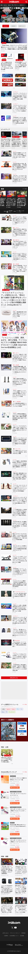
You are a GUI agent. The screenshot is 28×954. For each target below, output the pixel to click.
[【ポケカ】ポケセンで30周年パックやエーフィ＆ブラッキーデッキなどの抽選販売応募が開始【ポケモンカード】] (6, 547)
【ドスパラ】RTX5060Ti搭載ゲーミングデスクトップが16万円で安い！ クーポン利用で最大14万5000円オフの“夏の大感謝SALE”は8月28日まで (7, 889)
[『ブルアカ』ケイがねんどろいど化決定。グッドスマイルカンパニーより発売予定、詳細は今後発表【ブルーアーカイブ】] (6, 655)
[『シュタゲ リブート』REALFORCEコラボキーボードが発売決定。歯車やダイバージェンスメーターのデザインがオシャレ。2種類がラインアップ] (6, 218)
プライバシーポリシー (15, 933)
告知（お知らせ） (16, 239)
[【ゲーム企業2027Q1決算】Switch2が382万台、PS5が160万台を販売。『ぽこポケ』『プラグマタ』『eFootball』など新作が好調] (7, 57)
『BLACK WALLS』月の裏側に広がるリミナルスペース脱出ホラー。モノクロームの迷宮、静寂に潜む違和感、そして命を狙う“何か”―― (20, 524)
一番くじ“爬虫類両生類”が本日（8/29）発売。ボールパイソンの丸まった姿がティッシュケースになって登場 (20, 314)
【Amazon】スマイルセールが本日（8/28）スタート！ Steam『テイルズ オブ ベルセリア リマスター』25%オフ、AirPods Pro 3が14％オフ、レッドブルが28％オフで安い (21, 870)
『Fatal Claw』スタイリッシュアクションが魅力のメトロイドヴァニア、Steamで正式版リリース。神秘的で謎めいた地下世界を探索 (14, 47)
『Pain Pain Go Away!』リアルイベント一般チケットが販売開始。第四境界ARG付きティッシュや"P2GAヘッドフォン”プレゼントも (20, 244)
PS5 (12, 5)
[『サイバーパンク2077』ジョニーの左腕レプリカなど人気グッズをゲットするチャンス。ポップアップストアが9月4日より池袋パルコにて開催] (6, 557)
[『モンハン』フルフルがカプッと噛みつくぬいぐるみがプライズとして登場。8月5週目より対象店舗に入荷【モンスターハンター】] (6, 427)
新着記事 (13, 26)
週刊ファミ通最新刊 (7, 720)
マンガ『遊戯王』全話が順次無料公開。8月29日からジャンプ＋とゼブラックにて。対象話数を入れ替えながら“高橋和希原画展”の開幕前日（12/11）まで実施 (20, 463)
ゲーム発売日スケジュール (9, 704)
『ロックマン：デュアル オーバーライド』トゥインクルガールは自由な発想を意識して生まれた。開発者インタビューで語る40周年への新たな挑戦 (20, 96)
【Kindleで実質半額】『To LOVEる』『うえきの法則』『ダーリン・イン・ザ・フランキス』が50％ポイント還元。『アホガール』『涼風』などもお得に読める (20, 268)
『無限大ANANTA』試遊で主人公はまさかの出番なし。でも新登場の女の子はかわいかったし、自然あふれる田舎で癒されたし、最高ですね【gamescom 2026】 (20, 232)
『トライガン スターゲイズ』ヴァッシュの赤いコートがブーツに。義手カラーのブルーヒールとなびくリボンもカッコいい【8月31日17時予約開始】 (20, 488)
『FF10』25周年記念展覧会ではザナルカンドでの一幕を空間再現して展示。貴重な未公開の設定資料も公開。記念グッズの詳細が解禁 (20, 416)
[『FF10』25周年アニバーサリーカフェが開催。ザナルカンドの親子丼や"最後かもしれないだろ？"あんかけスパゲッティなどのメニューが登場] (6, 391)
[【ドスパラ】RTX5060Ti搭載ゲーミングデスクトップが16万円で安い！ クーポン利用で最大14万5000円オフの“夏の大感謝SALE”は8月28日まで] (7, 881)
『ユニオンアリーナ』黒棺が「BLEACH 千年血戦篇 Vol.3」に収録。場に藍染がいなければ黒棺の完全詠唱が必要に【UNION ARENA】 (20, 583)
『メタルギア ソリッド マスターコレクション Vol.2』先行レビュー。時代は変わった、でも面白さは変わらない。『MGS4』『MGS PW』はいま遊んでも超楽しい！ (7, 908)
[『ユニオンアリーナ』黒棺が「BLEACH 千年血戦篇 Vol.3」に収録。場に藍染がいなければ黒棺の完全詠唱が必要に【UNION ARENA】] (6, 582)
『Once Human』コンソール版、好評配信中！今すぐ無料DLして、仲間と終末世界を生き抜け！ (19, 644)
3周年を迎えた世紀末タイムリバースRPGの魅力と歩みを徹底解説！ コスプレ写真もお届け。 (7, 760)
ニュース (4, 43)
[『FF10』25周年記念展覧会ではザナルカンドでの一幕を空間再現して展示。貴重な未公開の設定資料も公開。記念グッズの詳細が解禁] (6, 415)
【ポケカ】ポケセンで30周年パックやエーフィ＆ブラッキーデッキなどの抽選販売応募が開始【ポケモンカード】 (20, 548)
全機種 (3, 709)
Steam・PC (4, 712)
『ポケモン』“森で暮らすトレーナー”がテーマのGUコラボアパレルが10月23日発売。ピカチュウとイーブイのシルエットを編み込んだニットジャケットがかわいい (20, 632)
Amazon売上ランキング (9, 772)
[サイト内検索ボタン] (26, 1)
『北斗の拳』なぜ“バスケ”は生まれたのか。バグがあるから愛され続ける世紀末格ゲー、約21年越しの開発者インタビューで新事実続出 (7, 870)
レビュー (25, 136)
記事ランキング (22, 26)
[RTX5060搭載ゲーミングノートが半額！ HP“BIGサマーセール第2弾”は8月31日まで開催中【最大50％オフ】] (21, 57)
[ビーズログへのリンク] (19, 945)
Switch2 (5, 5)
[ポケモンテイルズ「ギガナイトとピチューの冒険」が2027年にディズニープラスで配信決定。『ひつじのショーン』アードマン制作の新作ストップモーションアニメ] (6, 254)
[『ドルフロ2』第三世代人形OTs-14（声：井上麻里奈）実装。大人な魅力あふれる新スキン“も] (6, 594)
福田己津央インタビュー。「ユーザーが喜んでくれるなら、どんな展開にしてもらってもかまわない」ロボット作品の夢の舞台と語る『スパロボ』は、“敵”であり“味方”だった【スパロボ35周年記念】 (21, 889)
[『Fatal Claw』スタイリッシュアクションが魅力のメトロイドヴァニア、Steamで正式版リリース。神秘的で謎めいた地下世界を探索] (14, 36)
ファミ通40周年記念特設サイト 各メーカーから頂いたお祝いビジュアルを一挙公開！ (20, 405)
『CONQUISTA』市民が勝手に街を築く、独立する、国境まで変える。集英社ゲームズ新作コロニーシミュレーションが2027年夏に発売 (20, 667)
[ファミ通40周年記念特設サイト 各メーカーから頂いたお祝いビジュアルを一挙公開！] (6, 404)
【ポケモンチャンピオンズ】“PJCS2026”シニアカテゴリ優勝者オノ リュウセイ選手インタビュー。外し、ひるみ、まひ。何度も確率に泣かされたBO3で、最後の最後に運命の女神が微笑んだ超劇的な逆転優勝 (20, 620)
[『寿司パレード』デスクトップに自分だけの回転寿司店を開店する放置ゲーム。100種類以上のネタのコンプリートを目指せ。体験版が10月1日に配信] (6, 439)
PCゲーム (16, 5)
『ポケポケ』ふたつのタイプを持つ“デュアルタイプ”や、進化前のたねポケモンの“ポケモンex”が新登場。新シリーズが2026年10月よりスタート (20, 178)
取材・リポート (16, 136)
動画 (2, 189)
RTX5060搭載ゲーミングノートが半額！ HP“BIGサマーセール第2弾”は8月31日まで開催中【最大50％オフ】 (21, 65)
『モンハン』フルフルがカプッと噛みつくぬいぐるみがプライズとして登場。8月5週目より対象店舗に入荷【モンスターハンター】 (20, 428)
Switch (9, 5)
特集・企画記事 (19, 60)
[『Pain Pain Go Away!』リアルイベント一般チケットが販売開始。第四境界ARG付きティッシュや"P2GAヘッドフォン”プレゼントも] (6, 242)
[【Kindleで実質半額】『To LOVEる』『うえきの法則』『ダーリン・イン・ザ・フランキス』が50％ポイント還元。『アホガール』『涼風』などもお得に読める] (6, 266)
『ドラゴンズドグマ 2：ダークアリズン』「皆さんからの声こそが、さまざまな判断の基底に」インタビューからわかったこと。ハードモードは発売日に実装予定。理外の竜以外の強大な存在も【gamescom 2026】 (20, 108)
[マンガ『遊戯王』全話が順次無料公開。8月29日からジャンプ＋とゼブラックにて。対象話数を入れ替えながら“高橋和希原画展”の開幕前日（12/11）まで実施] (6, 462)
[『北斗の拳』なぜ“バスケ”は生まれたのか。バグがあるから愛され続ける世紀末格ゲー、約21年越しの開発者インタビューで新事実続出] (7, 861)
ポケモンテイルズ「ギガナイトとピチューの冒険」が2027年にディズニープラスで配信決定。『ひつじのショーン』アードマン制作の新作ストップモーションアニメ (20, 256)
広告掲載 (22, 935)
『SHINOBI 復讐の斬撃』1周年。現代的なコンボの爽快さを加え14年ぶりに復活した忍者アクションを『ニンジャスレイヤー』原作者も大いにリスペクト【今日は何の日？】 (20, 369)
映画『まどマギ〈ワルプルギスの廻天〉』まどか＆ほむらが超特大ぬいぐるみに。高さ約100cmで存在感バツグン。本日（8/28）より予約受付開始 (20, 536)
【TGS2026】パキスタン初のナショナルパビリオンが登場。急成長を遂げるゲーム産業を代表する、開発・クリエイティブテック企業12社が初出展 (20, 120)
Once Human (17, 640)
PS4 (21, 709)
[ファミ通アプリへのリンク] (10, 945)
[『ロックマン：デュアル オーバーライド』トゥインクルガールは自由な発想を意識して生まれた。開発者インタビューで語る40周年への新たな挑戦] (6, 94)
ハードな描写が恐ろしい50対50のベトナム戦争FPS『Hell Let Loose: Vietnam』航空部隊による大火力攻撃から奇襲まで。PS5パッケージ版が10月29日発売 (20, 512)
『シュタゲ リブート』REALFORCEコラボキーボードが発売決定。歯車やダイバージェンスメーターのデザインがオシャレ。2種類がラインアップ (20, 219)
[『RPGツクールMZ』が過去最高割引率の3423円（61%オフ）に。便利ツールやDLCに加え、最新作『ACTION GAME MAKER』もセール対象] (6, 606)
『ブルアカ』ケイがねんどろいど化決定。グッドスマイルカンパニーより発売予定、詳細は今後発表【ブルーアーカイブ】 (20, 656)
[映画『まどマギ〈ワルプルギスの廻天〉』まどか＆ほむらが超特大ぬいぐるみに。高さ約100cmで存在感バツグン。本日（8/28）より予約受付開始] (6, 535)
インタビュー (4, 15)
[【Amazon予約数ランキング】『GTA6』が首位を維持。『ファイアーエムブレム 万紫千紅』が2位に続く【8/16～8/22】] (6, 154)
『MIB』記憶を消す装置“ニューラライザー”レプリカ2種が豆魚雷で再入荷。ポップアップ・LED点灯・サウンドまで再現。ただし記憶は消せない (20, 381)
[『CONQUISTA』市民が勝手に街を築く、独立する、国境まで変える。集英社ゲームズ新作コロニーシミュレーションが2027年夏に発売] (6, 665)
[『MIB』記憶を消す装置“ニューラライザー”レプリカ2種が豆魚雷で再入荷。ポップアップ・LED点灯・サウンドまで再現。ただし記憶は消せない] (6, 379)
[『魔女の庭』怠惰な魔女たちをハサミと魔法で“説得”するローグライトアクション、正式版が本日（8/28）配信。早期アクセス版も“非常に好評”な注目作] (6, 474)
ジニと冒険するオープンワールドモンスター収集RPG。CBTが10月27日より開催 (20, 452)
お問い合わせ (6, 933)
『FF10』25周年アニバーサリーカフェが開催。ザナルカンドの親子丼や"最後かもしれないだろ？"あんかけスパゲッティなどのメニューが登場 (20, 393)
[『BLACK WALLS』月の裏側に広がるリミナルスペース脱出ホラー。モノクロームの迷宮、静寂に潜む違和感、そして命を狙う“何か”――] (6, 522)
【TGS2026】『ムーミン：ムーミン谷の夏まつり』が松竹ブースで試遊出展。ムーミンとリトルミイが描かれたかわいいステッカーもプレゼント (20, 571)
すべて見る (25, 188)
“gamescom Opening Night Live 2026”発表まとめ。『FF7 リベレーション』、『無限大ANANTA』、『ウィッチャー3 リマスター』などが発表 (21, 908)
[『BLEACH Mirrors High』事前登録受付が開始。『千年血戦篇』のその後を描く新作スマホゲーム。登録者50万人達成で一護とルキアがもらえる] (6, 164)
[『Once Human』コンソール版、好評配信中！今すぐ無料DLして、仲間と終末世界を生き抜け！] (6, 642)
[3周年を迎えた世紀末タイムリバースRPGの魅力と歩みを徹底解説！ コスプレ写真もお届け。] (7, 752)
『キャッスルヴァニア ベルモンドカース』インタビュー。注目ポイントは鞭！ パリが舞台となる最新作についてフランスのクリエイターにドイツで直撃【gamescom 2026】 (14, 18)
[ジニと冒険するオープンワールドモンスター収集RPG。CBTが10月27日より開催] (6, 451)
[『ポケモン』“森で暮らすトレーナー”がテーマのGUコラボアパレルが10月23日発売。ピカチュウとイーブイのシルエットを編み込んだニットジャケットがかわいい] (6, 630)
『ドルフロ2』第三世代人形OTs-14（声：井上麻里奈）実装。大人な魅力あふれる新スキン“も (20, 595)
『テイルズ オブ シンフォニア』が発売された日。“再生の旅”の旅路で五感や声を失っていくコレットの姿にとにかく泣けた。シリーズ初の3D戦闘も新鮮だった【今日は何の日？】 (14, 298)
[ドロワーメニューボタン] (1, 1)
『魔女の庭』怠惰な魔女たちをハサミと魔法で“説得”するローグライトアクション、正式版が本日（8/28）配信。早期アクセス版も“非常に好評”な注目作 (20, 475)
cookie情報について (14, 935)
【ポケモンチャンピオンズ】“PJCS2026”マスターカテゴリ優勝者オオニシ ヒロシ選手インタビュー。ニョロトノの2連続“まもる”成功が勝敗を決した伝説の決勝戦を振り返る (20, 500)
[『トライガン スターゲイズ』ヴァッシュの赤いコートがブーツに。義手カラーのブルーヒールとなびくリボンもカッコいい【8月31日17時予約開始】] (6, 486)
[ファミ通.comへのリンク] (14, 2)
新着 (2, 5)
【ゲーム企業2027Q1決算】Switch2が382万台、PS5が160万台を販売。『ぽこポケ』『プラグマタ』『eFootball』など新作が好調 (7, 66)
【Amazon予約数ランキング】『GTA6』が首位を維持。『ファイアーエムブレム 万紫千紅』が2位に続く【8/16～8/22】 (20, 155)
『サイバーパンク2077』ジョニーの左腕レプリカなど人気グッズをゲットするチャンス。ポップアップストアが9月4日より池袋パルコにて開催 (20, 559)
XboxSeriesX (12, 712)
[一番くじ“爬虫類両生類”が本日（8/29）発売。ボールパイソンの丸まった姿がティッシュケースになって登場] (6, 313)
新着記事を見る (14, 678)
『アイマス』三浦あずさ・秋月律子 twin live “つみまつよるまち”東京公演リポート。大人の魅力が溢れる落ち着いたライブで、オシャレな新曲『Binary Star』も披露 (20, 357)
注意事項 (6, 935)
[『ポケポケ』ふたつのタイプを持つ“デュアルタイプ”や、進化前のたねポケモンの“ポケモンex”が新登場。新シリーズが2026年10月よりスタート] (6, 176)
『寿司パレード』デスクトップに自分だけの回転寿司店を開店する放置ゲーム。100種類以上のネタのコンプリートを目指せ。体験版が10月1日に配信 (20, 440)
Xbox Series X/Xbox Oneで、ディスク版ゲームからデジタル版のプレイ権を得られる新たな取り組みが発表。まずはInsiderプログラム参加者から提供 (6, 142)
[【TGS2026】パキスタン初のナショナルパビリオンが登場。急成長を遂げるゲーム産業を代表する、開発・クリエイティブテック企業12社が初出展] (6, 118)
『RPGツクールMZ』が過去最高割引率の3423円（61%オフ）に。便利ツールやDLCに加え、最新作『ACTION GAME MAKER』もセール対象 (20, 608)
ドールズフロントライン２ (20, 591)
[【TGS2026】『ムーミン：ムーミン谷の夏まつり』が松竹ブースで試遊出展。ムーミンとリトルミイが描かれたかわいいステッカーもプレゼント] (6, 569)
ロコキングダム (18, 448)
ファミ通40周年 (18, 401)
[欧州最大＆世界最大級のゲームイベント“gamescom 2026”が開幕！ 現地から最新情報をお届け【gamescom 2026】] (17, 134)
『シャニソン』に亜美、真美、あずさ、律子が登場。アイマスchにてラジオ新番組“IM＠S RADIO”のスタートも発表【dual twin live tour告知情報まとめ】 (14, 342)
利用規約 (23, 933)
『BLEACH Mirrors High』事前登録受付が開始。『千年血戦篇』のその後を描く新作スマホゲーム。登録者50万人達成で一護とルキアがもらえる (20, 166)
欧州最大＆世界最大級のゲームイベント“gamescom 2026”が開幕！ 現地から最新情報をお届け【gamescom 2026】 (16, 142)
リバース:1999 (7, 755)
